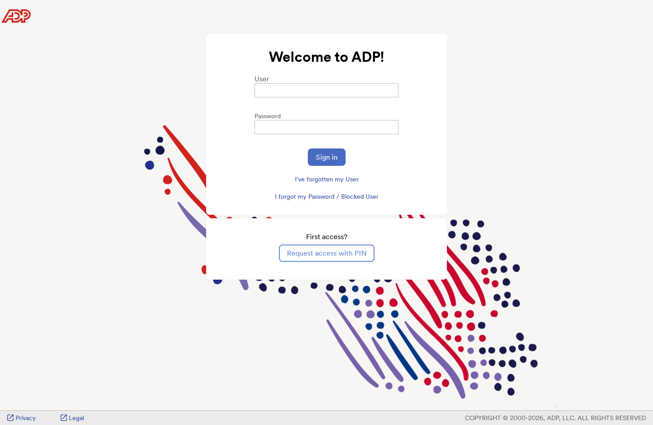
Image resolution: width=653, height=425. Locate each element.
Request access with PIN (326, 253)
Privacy (26, 417)
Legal (76, 417)
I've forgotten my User (326, 179)
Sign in (327, 157)
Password (268, 116)
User (262, 79)
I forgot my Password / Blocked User (326, 196)
